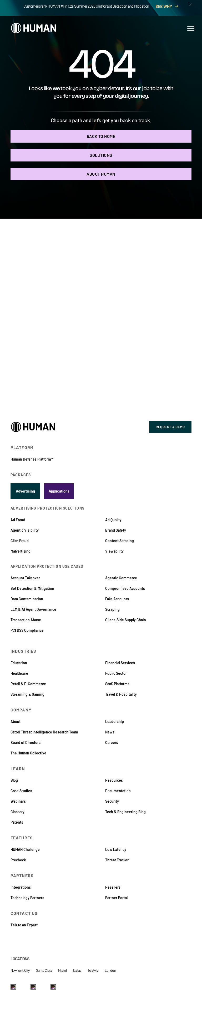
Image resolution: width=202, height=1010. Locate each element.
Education (19, 663)
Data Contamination (27, 599)
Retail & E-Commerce (28, 684)
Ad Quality (113, 519)
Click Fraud (20, 540)
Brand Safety (115, 530)
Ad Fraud (18, 519)
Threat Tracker (117, 860)
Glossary (17, 811)
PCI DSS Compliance (27, 630)
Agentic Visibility (25, 530)
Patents (17, 822)
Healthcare (19, 673)
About (16, 721)
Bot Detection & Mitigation (32, 588)
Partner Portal (116, 897)
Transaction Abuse (26, 620)
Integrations (21, 887)
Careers (111, 742)
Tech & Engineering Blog (125, 811)
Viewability (114, 551)
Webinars (18, 801)
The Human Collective (28, 753)
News (109, 732)
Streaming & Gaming (27, 694)
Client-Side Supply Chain (125, 620)
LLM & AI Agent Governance (33, 609)
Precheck (18, 860)
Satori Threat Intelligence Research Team (44, 732)
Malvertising (21, 551)
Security (112, 801)
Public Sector (116, 673)
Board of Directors (26, 742)
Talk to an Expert (24, 925)
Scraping (112, 609)
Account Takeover (25, 578)
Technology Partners (27, 897)
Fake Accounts (117, 599)
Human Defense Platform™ (32, 459)
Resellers (112, 887)
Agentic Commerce (121, 578)
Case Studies (21, 790)
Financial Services (120, 663)
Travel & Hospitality (121, 694)
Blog (14, 780)
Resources (114, 780)
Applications (59, 491)
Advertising (25, 491)
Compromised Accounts (125, 588)
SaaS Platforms (117, 684)
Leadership (114, 721)
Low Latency (115, 849)
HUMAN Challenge (25, 849)
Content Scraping (119, 540)
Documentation (118, 790)
